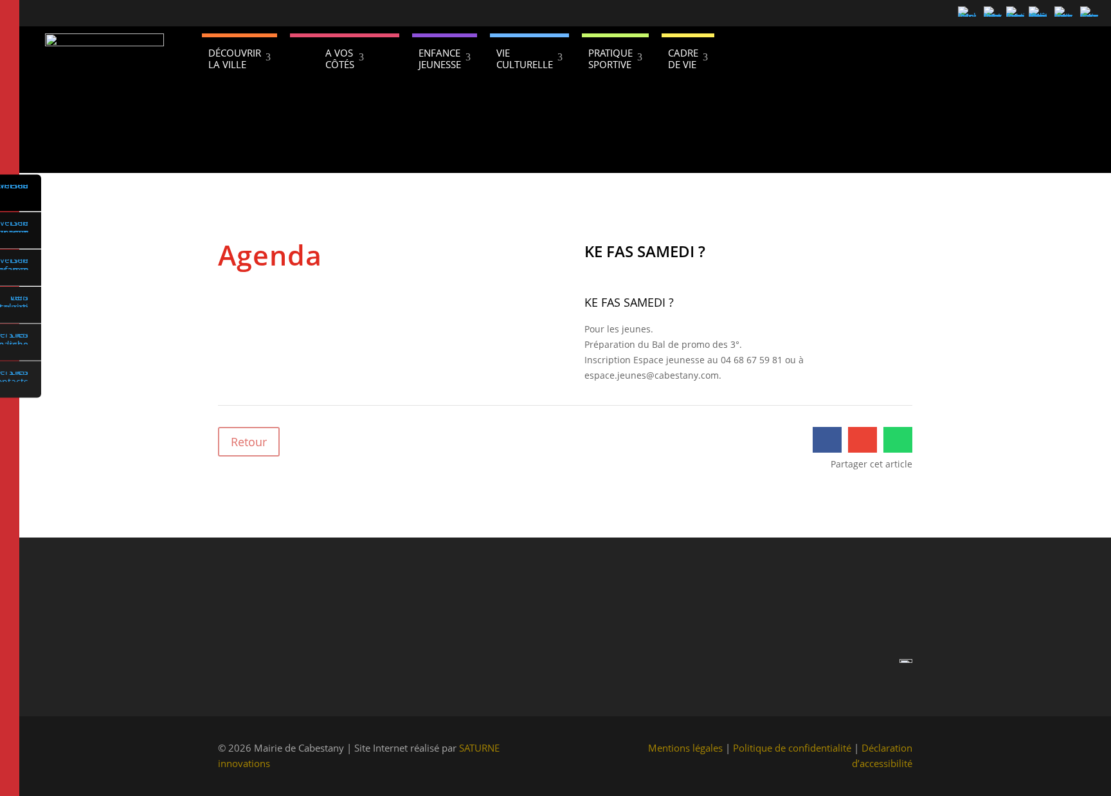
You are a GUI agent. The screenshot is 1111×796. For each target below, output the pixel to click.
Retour (249, 441)
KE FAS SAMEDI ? (629, 302)
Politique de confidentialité (792, 747)
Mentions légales (685, 747)
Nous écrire (487, 662)
